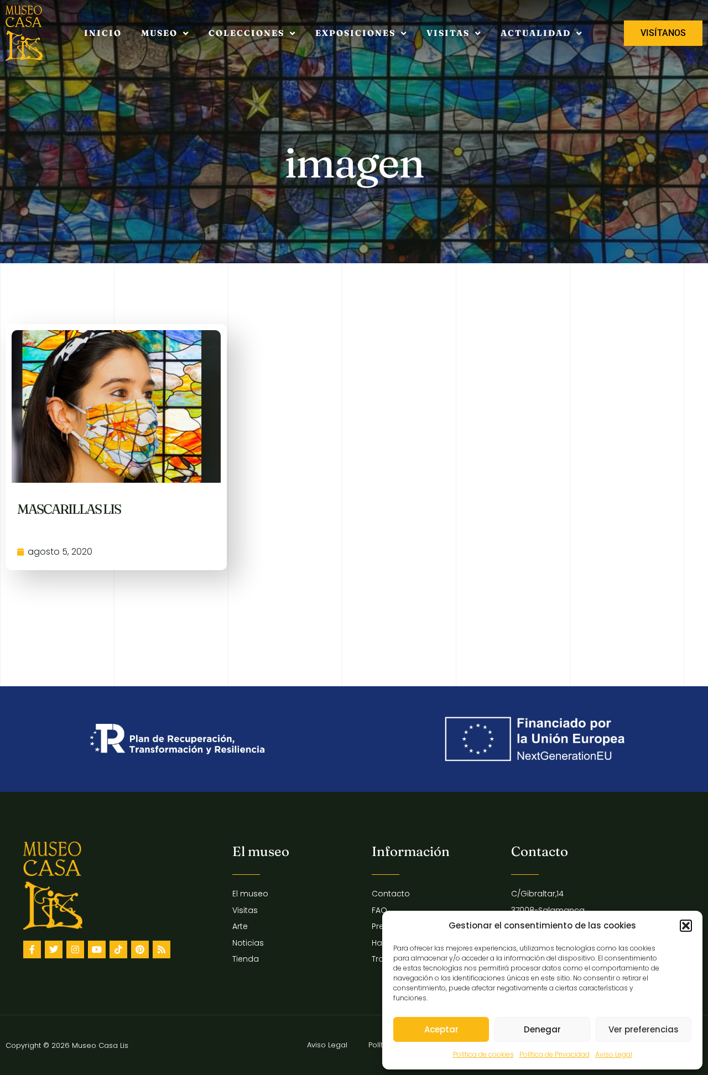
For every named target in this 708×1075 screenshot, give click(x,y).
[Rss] (161, 949)
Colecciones (246, 33)
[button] (685, 925)
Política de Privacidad (554, 1054)
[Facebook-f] (32, 949)
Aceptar (441, 1029)
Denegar (542, 1029)
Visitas (448, 33)
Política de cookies (483, 1054)
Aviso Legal (613, 1054)
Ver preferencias (643, 1029)
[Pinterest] (140, 949)
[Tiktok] (118, 949)
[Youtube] (97, 949)
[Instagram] (75, 949)
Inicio (103, 33)
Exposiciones (355, 33)
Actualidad (536, 33)
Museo (159, 33)
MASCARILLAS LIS (69, 509)
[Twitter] (54, 949)
